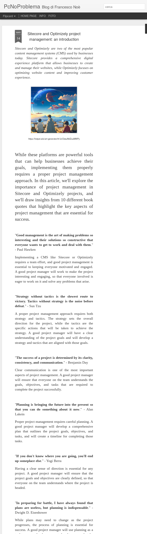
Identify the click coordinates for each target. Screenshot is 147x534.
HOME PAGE (29, 16)
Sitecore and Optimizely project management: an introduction (54, 36)
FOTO (52, 16)
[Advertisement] (114, 90)
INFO (42, 16)
